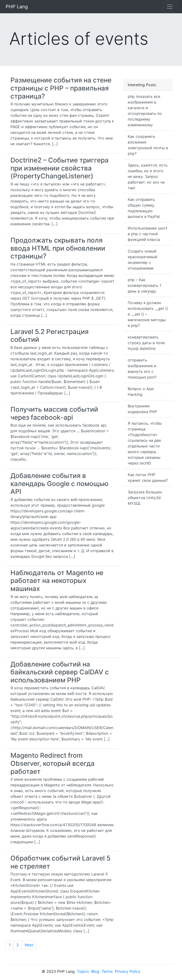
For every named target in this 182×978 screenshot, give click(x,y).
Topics (83, 971)
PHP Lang (17, 6)
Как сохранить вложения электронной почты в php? (148, 145)
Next (29, 944)
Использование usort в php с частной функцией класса (147, 234)
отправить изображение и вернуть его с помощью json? (142, 368)
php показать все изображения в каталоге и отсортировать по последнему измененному (145, 110)
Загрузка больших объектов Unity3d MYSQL (145, 498)
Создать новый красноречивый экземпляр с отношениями (142, 259)
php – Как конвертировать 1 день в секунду (144, 285)
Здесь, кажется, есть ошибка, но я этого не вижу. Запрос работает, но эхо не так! (148, 176)
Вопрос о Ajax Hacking (141, 391)
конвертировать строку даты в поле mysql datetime (146, 343)
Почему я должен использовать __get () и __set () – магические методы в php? (148, 314)
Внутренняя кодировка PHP (142, 409)
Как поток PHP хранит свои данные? (148, 477)
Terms (107, 971)
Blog (95, 971)
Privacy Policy (127, 971)
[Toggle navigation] (169, 6)
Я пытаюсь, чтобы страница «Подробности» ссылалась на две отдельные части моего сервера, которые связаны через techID (145, 443)
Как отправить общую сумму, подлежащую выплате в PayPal (144, 208)
